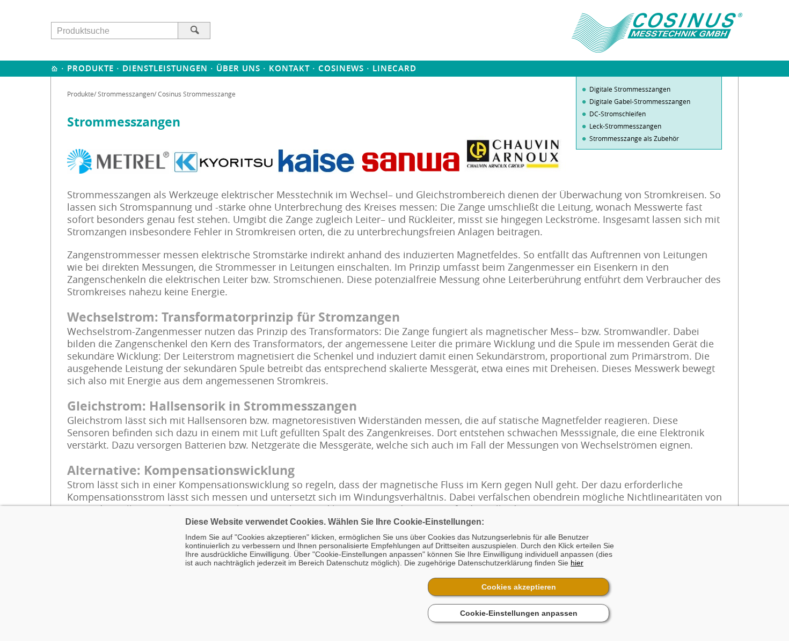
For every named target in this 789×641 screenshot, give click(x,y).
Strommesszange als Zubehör (634, 138)
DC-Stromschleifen (617, 113)
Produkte (90, 68)
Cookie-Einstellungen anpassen (519, 613)
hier (577, 562)
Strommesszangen (126, 94)
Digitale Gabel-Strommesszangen (639, 101)
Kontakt (289, 68)
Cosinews (341, 68)
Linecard (394, 68)
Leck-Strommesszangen (625, 126)
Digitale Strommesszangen (629, 89)
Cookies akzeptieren (518, 587)
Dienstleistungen (165, 68)
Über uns (238, 68)
